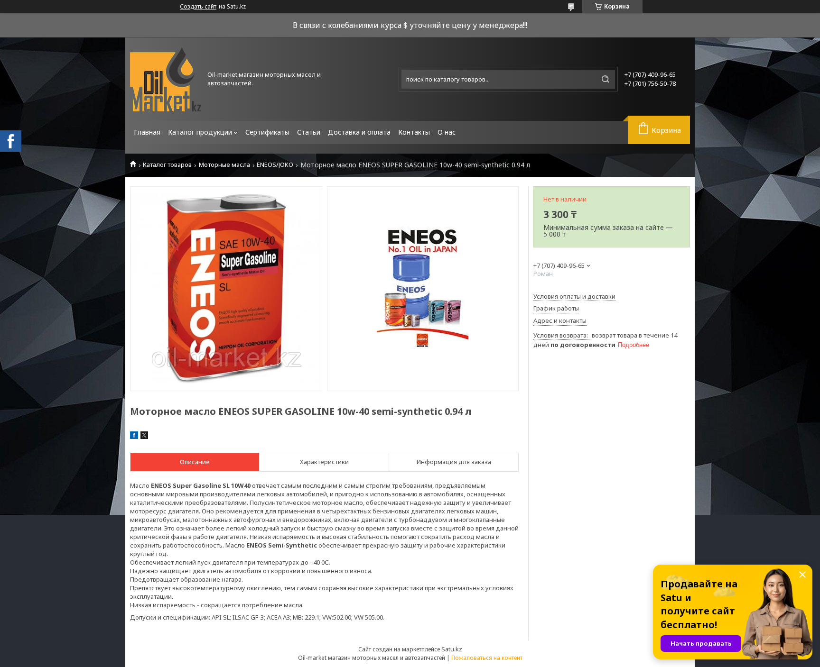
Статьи (308, 132)
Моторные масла (224, 165)
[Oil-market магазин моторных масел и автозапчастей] (165, 79)
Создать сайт (198, 6)
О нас (447, 132)
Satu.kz (451, 649)
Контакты (414, 132)
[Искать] (605, 79)
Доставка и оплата (359, 132)
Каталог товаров (167, 165)
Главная (147, 132)
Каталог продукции (200, 132)
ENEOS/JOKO (275, 165)
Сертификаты (267, 132)
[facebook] (134, 436)
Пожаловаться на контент (486, 658)
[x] (144, 436)
